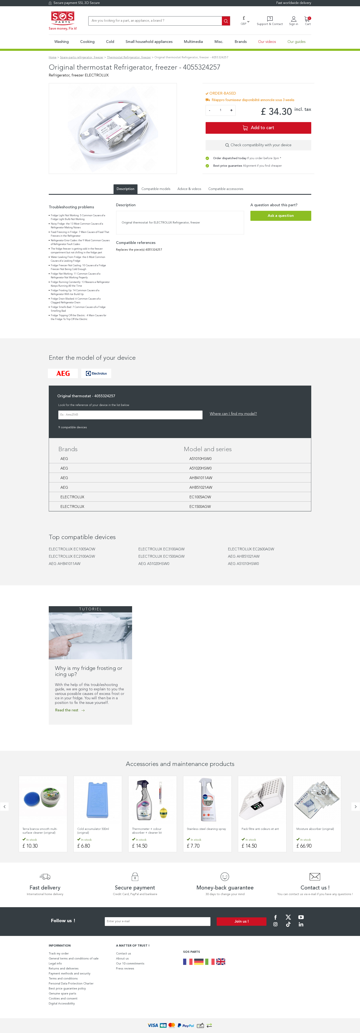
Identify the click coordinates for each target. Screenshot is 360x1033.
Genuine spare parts (62, 993)
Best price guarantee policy (67, 988)
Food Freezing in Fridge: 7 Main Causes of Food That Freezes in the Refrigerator (80, 234)
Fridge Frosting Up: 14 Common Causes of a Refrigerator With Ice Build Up (75, 292)
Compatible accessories (225, 189)
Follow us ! (63, 921)
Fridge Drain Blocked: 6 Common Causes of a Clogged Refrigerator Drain (76, 301)
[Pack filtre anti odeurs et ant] (262, 800)
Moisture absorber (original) (315, 829)
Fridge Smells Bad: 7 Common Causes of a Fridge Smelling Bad (78, 309)
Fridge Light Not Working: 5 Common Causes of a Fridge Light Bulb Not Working (78, 217)
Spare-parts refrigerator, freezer (81, 57)
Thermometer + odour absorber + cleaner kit (147, 831)
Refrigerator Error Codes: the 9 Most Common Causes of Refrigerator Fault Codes (80, 242)
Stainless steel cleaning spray (206, 829)
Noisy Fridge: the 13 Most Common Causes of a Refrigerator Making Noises (77, 226)
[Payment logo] (180, 1025)
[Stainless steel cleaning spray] (207, 800)
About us (122, 958)
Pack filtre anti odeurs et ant (260, 829)
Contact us (123, 953)
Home (52, 57)
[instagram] (275, 927)
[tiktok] (288, 927)
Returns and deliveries (64, 968)
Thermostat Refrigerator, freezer (129, 57)
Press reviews (125, 968)
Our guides (297, 42)
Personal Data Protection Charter (71, 983)
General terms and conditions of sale (74, 958)
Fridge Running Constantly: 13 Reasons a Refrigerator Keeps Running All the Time (80, 284)
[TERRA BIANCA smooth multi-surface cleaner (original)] (43, 800)
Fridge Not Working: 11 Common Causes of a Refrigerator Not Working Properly (75, 276)
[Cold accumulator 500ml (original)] (98, 800)
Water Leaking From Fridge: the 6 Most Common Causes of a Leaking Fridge (78, 259)
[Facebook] (275, 920)
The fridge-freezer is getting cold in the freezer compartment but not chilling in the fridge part (77, 251)
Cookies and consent (63, 998)
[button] (4, 806)
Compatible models (155, 189)
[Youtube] (301, 920)
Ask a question (281, 216)
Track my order (59, 953)
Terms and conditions (63, 978)
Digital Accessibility (62, 1003)
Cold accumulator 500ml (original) (93, 831)
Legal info (55, 963)
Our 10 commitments (130, 963)
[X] (288, 920)
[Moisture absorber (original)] (317, 800)
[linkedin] (301, 927)
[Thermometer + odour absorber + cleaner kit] (153, 800)
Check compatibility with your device (261, 145)
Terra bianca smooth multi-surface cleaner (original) (40, 831)
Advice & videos (189, 189)
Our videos (267, 42)
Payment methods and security (69, 973)
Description (125, 189)
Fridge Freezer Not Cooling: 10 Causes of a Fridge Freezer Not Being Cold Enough (78, 267)
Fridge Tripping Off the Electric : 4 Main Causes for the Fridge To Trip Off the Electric (78, 317)
